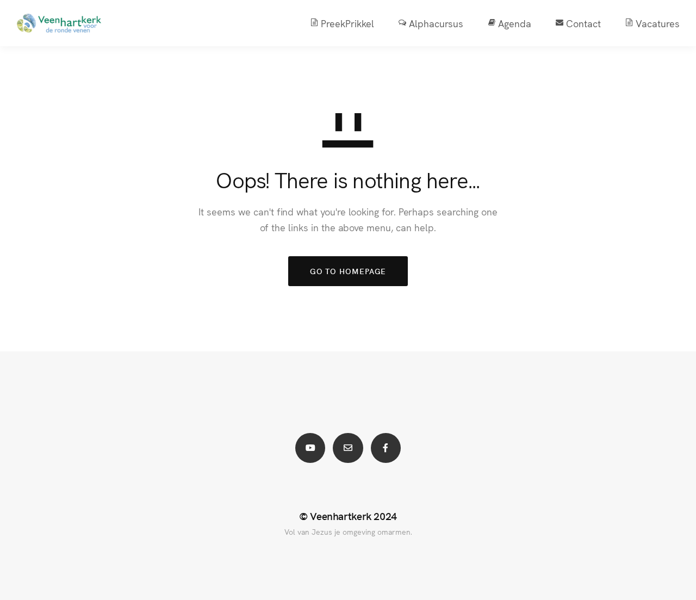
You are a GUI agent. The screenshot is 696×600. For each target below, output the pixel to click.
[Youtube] (310, 448)
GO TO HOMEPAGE (348, 270)
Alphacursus (436, 23)
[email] (348, 448)
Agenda (514, 23)
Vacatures (658, 23)
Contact (583, 23)
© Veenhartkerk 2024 (348, 516)
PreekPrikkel (347, 23)
